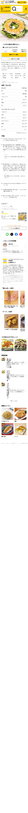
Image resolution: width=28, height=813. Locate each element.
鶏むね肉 (3, 88)
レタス (3, 93)
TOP (2, 443)
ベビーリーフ (4, 96)
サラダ (7, 443)
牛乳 (2, 114)
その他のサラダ (14, 443)
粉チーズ (3, 117)
